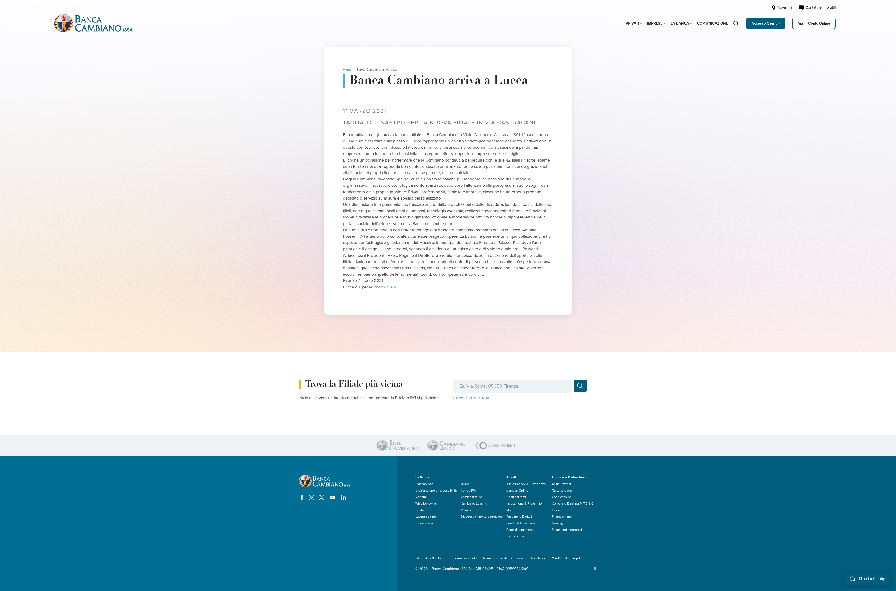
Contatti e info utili (820, 7)
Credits (557, 558)
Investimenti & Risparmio (524, 504)
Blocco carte (515, 536)
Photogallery (384, 287)
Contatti (420, 510)
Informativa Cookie (465, 558)
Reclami (421, 497)
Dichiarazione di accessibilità (436, 490)
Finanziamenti (562, 517)
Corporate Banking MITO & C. (573, 504)
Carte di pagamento (520, 530)
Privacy (466, 510)
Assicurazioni (561, 484)
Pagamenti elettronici (567, 530)
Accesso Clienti (764, 23)
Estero (556, 510)
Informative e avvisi (494, 558)
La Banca (680, 23)
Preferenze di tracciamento (530, 558)
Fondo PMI (468, 490)
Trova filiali (785, 7)
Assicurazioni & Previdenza (526, 484)
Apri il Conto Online (814, 23)
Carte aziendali (562, 490)
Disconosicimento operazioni (482, 517)
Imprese (654, 23)
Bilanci (465, 484)
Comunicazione (712, 23)
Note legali (572, 558)
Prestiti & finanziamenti (522, 523)
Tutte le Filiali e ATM (472, 398)
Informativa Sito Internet (432, 558)
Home (347, 70)
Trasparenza (424, 484)
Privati (632, 23)
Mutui (510, 510)
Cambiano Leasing (474, 504)
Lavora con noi (426, 517)
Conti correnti (516, 497)
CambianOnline (472, 497)
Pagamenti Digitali (519, 517)
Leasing (557, 523)
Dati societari (424, 523)
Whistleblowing (426, 504)
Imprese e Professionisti (570, 477)
